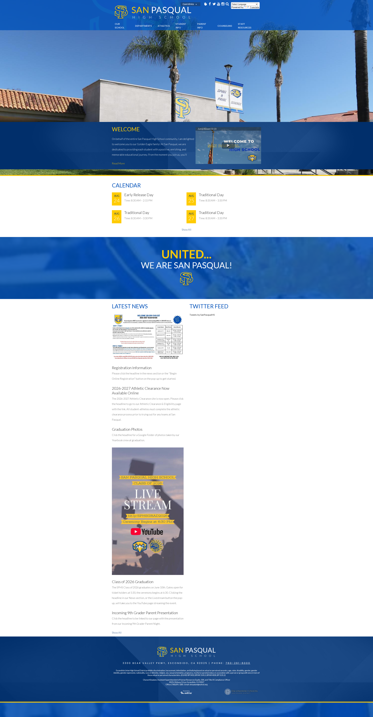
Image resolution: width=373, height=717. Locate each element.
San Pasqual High (153, 12)
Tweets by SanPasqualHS (202, 314)
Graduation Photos (127, 429)
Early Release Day (138, 194)
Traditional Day (211, 194)
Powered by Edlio (186, 692)
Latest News (130, 306)
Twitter (214, 4)
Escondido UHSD (241, 691)
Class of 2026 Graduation (132, 581)
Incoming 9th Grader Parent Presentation (145, 612)
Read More (118, 163)
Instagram (223, 4)
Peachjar (205, 4)
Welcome (126, 129)
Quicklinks (188, 4)
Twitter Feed (208, 306)
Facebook (210, 4)
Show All (186, 229)
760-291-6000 (238, 663)
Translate (254, 7)
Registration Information (132, 367)
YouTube (218, 4)
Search (227, 4)
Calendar (126, 185)
